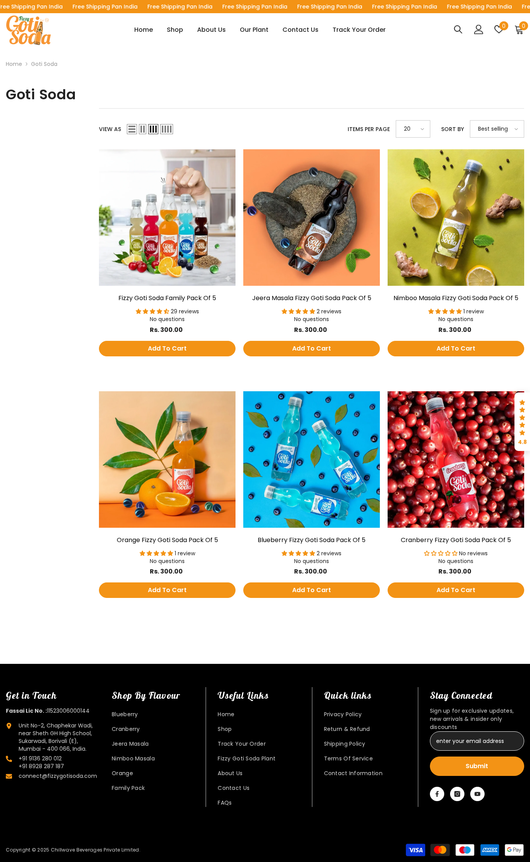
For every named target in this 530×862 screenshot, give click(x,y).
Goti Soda (44, 64)
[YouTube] (477, 794)
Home (14, 64)
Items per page (369, 129)
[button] (132, 129)
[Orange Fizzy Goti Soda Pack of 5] (167, 459)
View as (110, 129)
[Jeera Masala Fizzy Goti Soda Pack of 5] (311, 217)
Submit (477, 766)
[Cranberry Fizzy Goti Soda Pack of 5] (456, 459)
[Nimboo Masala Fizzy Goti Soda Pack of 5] (456, 217)
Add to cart (167, 348)
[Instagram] (457, 794)
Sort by (452, 129)
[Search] (458, 29)
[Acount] (478, 29)
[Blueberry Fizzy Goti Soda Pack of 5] (311, 459)
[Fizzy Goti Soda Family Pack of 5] (167, 217)
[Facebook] (437, 794)
